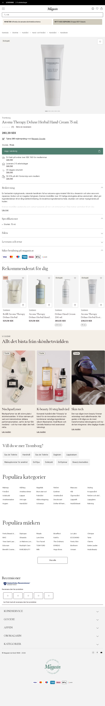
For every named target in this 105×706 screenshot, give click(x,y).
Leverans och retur (12, 242)
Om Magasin (12, 636)
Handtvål (26, 455)
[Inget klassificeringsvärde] (6, 127)
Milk (38, 549)
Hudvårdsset (75, 503)
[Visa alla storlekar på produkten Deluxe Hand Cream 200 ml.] (58, 325)
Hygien (5, 503)
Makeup (6, 487)
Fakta (5, 233)
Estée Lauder (92, 545)
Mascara (73, 487)
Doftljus (36, 462)
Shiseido (23, 537)
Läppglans (91, 499)
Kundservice (13, 611)
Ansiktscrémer (25, 491)
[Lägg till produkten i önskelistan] (100, 42)
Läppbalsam (71, 455)
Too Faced (40, 541)
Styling (90, 487)
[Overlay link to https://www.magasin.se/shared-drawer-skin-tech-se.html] (88, 377)
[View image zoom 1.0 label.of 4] (52, 75)
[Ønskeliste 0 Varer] (97, 8)
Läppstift (73, 499)
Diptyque (23, 533)
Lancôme (40, 537)
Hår (71, 491)
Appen (8, 627)
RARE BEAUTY (25, 549)
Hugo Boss (58, 549)
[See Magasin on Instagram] (93, 653)
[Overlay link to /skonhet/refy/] (77, 22)
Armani (73, 549)
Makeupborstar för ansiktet (16, 462)
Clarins (90, 541)
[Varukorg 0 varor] (101, 8)
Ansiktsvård (58, 495)
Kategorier (12, 644)
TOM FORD (40, 545)
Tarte (89, 537)
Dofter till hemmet (60, 503)
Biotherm (74, 545)
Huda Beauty (92, 549)
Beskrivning (8, 188)
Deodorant (58, 499)
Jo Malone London (27, 541)
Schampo (40, 503)
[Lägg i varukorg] (23, 305)
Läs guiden (6, 432)
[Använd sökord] (5, 14)
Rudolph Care (25, 545)
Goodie (9, 619)
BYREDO (57, 545)
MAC (4, 537)
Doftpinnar (62, 462)
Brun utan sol (41, 491)
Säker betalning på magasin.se (18, 250)
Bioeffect (57, 533)
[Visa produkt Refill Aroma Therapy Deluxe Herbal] (14, 291)
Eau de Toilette (10, 455)
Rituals (38, 533)
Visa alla (52, 560)
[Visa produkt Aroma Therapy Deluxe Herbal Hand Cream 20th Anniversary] (40, 291)
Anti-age (23, 499)
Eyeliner (57, 491)
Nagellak (39, 487)
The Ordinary (59, 541)
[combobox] (52, 14)
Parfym (56, 487)
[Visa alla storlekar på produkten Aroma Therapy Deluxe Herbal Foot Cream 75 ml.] (83, 325)
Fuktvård (39, 495)
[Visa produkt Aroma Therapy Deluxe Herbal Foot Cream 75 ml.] (92, 291)
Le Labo (73, 533)
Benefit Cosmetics (10, 549)
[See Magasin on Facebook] (97, 653)
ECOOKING (74, 537)
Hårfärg (22, 487)
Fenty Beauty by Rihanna (12, 533)
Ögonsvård (74, 495)
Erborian (6, 545)
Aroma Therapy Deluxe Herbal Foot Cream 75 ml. (90, 317)
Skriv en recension (23, 127)
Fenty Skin (74, 541)
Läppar (22, 495)
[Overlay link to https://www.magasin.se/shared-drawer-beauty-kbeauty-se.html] (53, 377)
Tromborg (6, 118)
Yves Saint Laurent (10, 541)
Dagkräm (57, 455)
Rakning (90, 503)
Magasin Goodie (38, 139)
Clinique (90, 533)
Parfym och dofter (94, 495)
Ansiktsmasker (8, 499)
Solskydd (49, 462)
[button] (92, 9)
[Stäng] (92, 380)
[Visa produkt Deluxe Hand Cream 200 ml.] (66, 291)
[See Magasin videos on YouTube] (101, 653)
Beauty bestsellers (80, 462)
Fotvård (6, 491)
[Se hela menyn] (3, 8)
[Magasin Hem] (52, 9)
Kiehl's (56, 537)
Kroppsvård (92, 491)
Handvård (23, 503)
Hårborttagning (42, 499)
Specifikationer (10, 219)
